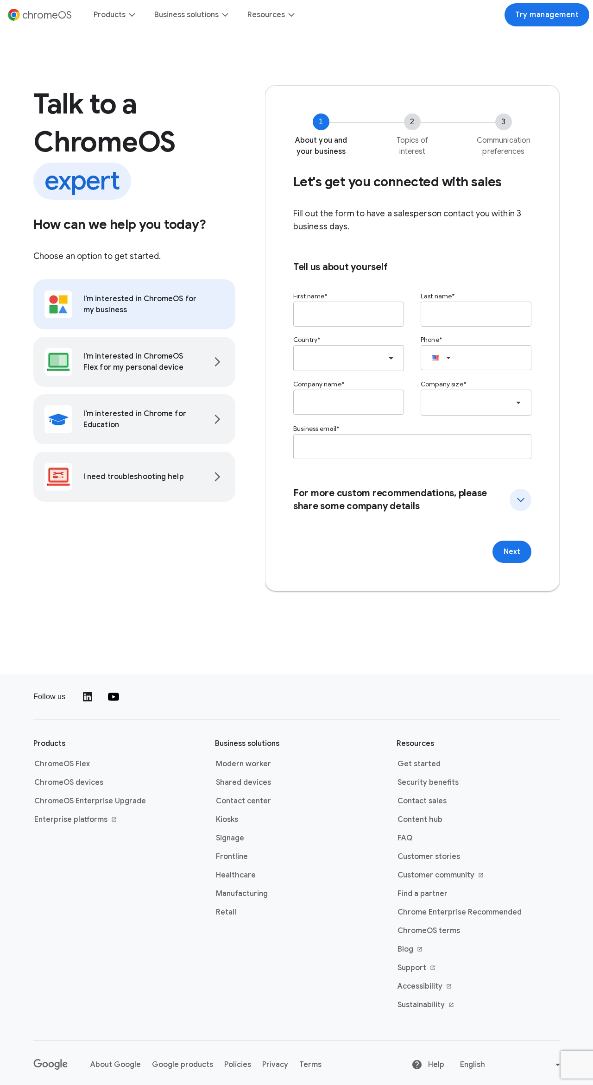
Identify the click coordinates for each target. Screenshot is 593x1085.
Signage (230, 838)
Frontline (232, 856)
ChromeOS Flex (62, 764)
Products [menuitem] (110, 14)
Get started (419, 764)
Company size (442, 384)
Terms (310, 1064)
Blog (440, 950)
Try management (547, 14)
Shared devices (243, 782)
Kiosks (227, 819)
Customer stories (428, 856)
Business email (314, 428)
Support (440, 968)
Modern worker (243, 764)
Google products (182, 1064)
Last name (436, 296)
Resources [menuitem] (266, 14)
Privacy (275, 1064)
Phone (430, 339)
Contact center (243, 801)
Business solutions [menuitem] (186, 14)
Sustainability (440, 1005)
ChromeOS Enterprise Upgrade (90, 801)
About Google (115, 1064)
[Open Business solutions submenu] (225, 15)
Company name (317, 384)
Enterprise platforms (77, 820)
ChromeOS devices (68, 782)
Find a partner (422, 893)
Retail (226, 912)
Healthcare (236, 875)
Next (512, 551)
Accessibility (440, 987)
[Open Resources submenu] (291, 15)
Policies (237, 1064)
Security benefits (428, 782)
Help (435, 1064)
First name (309, 296)
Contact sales (422, 801)
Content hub (419, 819)
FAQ (404, 838)
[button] (412, 500)
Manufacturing (242, 893)
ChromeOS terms (428, 930)
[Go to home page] (50, 1064)
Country (305, 339)
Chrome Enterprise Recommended (459, 912)
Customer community (440, 876)
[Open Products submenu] (132, 15)
